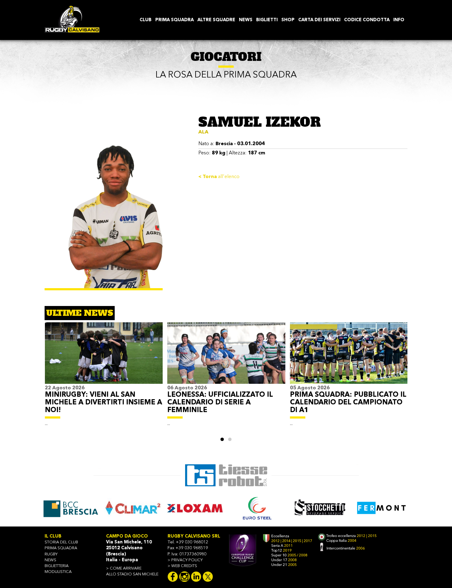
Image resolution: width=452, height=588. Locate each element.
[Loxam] (133, 507)
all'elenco (219, 176)
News (50, 560)
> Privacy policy (185, 560)
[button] (222, 439)
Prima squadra (61, 548)
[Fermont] (319, 507)
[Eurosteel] (195, 507)
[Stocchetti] (257, 507)
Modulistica (58, 572)
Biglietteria (57, 566)
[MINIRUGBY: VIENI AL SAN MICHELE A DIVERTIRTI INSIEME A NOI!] (104, 353)
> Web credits (182, 566)
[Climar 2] (70, 507)
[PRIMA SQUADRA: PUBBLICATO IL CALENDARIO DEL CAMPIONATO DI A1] (349, 353)
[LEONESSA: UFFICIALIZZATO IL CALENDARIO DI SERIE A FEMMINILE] (226, 353)
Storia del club (61, 542)
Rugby (51, 554)
